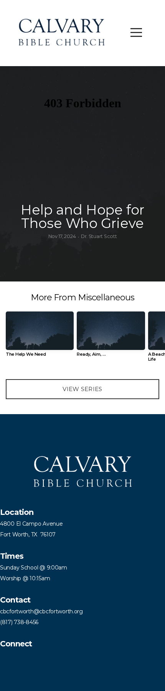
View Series (82, 389)
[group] (40, 337)
